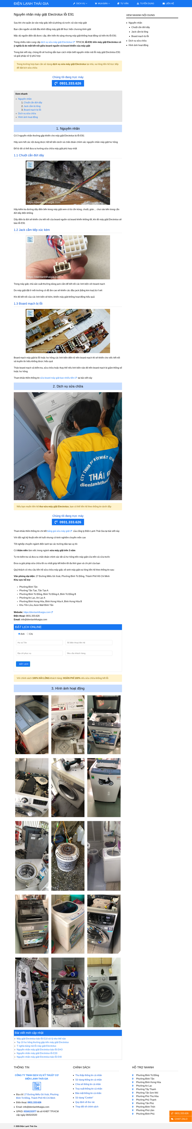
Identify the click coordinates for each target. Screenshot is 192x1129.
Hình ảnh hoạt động (28, 117)
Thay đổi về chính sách (86, 1106)
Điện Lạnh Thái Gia (31, 3)
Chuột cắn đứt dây (33, 102)
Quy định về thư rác (85, 1102)
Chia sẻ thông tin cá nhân (88, 1084)
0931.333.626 (70, 83)
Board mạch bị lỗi (32, 110)
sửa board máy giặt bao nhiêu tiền (57, 378)
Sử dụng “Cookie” (84, 1097)
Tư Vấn (124, 3)
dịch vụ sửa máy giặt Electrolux (56, 42)
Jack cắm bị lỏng (32, 106)
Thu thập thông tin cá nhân (88, 1075)
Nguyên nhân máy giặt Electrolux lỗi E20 (37, 1053)
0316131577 (30, 1111)
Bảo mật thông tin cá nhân (88, 1093)
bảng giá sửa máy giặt (58, 531)
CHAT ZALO (181, 1119)
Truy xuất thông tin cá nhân (88, 1089)
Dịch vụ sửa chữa (27, 113)
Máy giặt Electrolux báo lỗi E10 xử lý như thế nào (41, 1038)
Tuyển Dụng (147, 3)
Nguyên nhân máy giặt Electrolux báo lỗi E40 (39, 1057)
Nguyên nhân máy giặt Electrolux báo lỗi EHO (40, 1049)
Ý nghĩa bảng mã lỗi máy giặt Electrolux (36, 1046)
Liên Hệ (169, 3)
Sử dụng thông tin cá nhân (88, 1080)
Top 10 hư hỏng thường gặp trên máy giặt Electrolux (43, 1042)
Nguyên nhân (25, 99)
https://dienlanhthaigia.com (37, 612)
